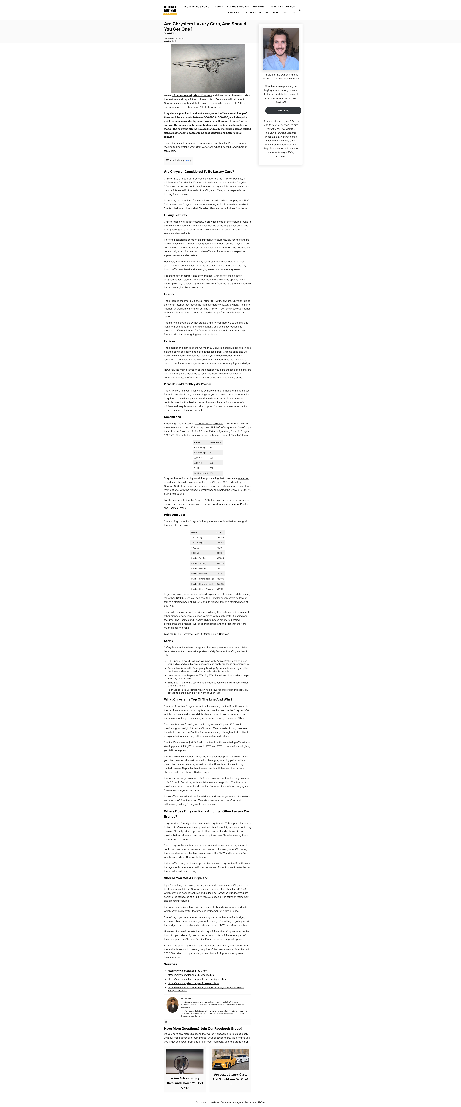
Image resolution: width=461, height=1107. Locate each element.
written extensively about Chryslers (192, 95)
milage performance (217, 893)
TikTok (261, 1102)
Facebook (226, 1102)
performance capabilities (209, 423)
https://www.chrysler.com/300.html (188, 970)
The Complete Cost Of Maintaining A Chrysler (202, 634)
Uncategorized (170, 41)
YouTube (214, 1102)
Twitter (248, 1102)
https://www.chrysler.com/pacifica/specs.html (193, 983)
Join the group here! (236, 1041)
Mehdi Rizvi (171, 33)
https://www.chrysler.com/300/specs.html (191, 975)
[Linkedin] (166, 1022)
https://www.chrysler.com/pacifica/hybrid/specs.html (197, 979)
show (187, 160)
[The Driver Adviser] (170, 10)
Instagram (238, 1102)
